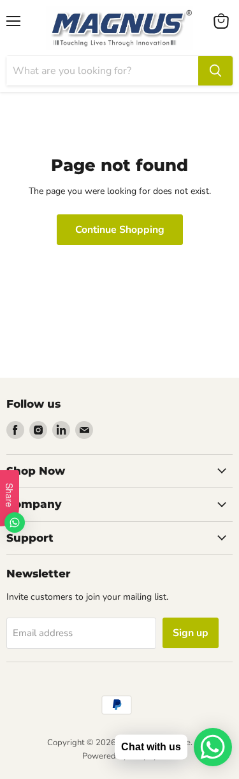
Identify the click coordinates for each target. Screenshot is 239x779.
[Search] (215, 70)
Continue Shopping (119, 230)
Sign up (190, 633)
